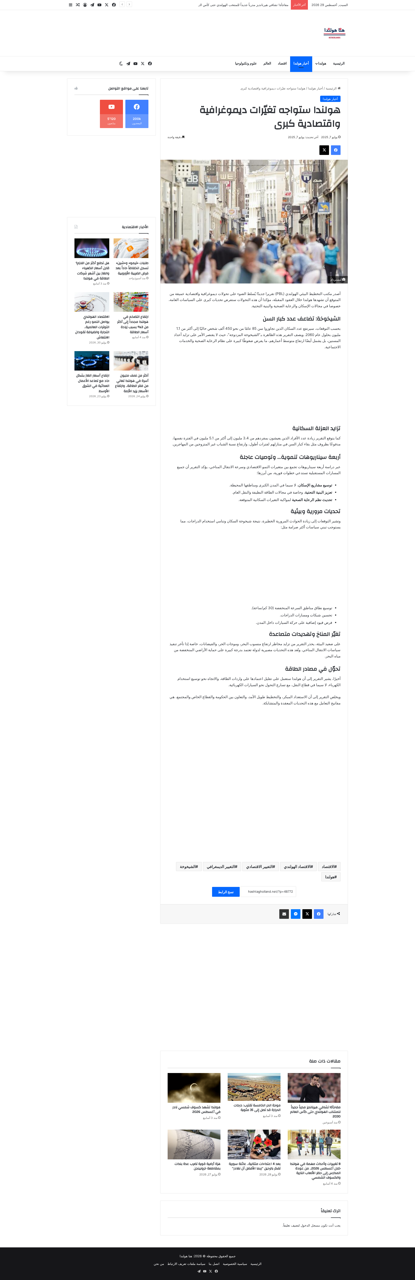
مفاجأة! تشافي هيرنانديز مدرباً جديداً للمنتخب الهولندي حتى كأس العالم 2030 (315, 1112)
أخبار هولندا (301, 63)
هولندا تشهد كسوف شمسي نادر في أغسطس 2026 (196, 1109)
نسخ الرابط (226, 892)
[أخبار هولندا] (334, 33)
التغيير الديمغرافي (221, 866)
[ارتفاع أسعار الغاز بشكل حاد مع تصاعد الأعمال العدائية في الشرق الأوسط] (91, 361)
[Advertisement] (254, 389)
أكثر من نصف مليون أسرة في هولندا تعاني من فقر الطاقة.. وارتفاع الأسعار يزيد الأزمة (131, 383)
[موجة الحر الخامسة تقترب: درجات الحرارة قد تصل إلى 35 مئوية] (254, 1087)
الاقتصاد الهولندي (297, 866)
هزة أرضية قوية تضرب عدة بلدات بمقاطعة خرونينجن (197, 1166)
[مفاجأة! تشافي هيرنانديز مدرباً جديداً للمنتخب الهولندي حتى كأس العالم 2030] (314, 1088)
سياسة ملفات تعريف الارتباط (186, 1264)
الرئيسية (339, 63)
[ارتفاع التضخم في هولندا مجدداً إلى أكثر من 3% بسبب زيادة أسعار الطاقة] (131, 302)
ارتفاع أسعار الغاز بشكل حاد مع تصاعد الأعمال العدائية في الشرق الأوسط (92, 383)
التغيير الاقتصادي (259, 866)
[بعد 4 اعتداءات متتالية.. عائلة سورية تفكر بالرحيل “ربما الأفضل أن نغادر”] (254, 1144)
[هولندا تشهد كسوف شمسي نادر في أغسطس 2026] (194, 1088)
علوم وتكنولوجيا (246, 63)
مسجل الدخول (310, 1225)
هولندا (322, 63)
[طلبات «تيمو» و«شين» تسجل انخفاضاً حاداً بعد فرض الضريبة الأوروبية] (131, 248)
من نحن (159, 1264)
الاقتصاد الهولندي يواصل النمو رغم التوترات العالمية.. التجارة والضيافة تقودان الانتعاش (92, 327)
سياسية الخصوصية (235, 1264)
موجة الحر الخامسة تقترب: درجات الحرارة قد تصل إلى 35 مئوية (245, 5)
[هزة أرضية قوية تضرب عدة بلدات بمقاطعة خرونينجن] (194, 1144)
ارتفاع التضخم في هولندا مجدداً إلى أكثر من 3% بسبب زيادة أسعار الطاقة (132, 325)
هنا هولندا (186, 1256)
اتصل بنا (214, 1264)
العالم (267, 63)
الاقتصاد (328, 866)
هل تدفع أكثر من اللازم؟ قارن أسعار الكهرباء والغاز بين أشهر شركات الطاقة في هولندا (92, 271)
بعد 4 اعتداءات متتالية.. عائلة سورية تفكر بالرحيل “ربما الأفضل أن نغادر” (255, 1166)
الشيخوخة (187, 866)
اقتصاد (282, 63)
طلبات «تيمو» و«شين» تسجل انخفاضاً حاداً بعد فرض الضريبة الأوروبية (132, 268)
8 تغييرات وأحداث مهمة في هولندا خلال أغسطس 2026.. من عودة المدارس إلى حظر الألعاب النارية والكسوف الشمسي (315, 1171)
